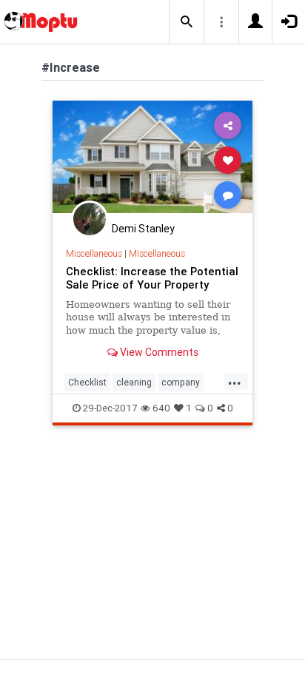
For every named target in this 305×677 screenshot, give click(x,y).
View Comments (158, 352)
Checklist (87, 382)
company (180, 382)
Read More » (152, 159)
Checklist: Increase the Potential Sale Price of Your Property (152, 278)
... (234, 381)
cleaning (134, 382)
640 (161, 408)
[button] (186, 22)
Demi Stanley (143, 228)
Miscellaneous (94, 253)
